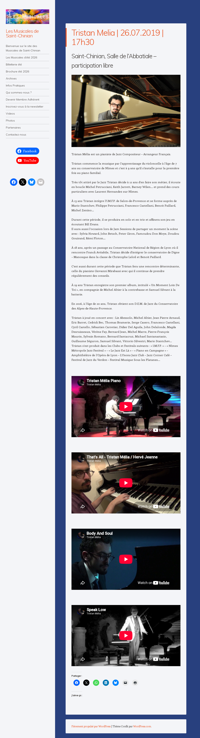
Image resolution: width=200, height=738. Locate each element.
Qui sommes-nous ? (18, 92)
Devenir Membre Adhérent (22, 99)
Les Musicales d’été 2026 (21, 57)
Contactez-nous (16, 134)
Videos (10, 113)
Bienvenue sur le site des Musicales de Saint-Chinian (23, 48)
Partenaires (13, 127)
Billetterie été (14, 64)
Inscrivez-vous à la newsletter (24, 106)
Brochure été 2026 (17, 71)
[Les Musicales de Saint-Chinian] (27, 16)
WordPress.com (142, 726)
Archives (11, 78)
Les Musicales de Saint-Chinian (22, 33)
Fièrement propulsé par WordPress (91, 726)
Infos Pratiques (15, 85)
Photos (10, 120)
